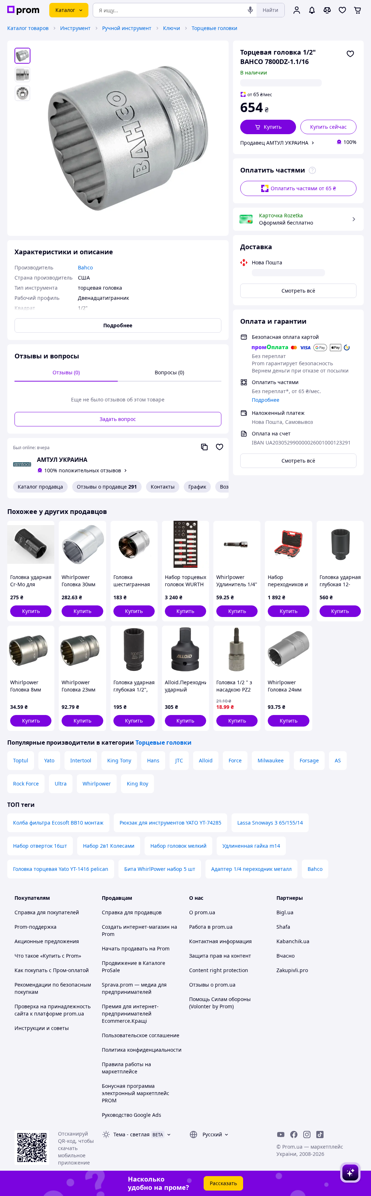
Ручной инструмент (126, 28)
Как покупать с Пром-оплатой (51, 970)
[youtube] (280, 1134)
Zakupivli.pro (292, 970)
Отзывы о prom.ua (212, 984)
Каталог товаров (28, 28)
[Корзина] (357, 10)
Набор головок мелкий (178, 845)
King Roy (137, 783)
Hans (153, 760)
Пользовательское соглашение (140, 1035)
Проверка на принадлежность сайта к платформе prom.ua (52, 1010)
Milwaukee (271, 760)
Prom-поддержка (35, 926)
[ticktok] (320, 1134)
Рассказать (223, 1183)
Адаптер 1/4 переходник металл (251, 868)
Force (235, 760)
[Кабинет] (297, 10)
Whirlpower (97, 783)
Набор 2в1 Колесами (108, 845)
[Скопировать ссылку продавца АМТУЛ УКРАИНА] (204, 447)
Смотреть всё (298, 290)
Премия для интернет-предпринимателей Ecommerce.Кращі (130, 1013)
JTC (179, 760)
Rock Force (26, 783)
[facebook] (293, 1134)
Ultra (61, 783)
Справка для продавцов (132, 912)
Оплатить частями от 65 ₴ (303, 188)
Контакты (163, 486)
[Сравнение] (327, 10)
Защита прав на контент (220, 955)
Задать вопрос (118, 419)
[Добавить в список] (350, 54)
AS (338, 760)
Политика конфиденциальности (142, 1049)
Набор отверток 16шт (40, 845)
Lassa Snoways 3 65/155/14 (270, 822)
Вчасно (285, 955)
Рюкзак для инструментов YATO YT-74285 (170, 822)
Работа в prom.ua (211, 926)
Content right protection (218, 970)
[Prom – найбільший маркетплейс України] (23, 10)
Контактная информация (220, 941)
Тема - (131, 1134)
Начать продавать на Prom (136, 948)
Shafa (283, 926)
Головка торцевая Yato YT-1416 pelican (60, 868)
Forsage (309, 760)
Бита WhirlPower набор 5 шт (159, 868)
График (197, 486)
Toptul (20, 760)
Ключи (171, 28)
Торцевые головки (214, 28)
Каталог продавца (40, 486)
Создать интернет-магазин (136, 926)
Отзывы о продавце (107, 486)
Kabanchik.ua (292, 941)
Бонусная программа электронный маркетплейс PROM (135, 1093)
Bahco (315, 868)
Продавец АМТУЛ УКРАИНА (274, 142)
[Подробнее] (312, 170)
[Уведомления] (312, 10)
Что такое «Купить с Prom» (47, 955)
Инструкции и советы (41, 1028)
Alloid (206, 760)
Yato (49, 760)
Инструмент (75, 28)
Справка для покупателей (46, 912)
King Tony (119, 760)
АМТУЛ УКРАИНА (62, 460)
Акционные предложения (46, 941)
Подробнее (265, 399)
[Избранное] (342, 10)
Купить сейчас (328, 126)
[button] (268, 127)
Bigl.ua (284, 912)
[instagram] (307, 1134)
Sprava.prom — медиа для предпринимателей (134, 988)
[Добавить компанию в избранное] (219, 447)
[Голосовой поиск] (250, 10)
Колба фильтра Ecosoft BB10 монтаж (58, 822)
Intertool (80, 760)
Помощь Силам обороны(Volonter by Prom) (220, 1003)
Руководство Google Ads (131, 1114)
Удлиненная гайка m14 (251, 845)
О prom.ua (202, 912)
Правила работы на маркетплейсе (126, 1068)
